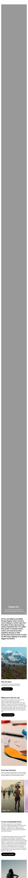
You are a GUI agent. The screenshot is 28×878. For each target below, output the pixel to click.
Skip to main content (22, 0)
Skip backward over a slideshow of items (14, 812)
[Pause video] (25, 613)
